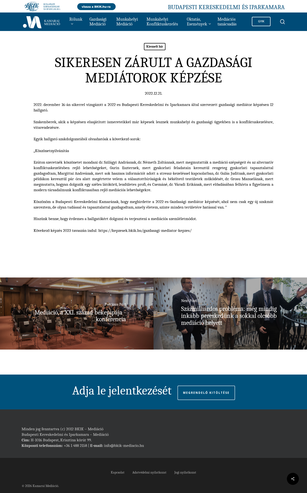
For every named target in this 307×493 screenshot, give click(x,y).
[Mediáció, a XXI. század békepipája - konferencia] (77, 313)
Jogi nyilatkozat (185, 472)
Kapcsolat (117, 472)
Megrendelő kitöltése (206, 393)
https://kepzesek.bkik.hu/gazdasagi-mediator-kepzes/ (145, 230)
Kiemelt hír (154, 46)
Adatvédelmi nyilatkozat (149, 472)
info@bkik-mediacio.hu (124, 445)
